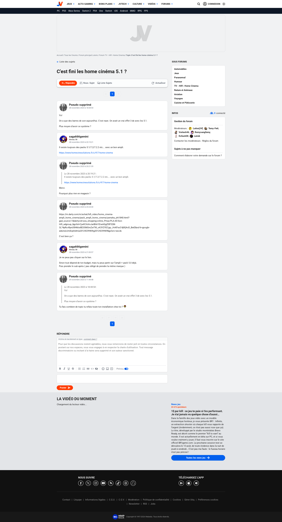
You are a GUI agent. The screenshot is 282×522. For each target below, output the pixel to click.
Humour (178, 81)
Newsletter (134, 504)
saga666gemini (78, 136)
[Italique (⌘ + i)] (64, 369)
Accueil (60, 55)
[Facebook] (80, 483)
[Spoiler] (96, 369)
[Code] (92, 369)
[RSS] (110, 483)
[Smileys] (103, 369)
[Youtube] (103, 483)
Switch (108, 11)
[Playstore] (181, 483)
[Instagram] (95, 483)
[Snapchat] (133, 483)
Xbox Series (74, 11)
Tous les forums (71, 55)
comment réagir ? (90, 339)
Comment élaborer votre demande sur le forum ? (198, 155)
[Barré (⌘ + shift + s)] (73, 369)
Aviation (178, 94)
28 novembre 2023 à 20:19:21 (81, 142)
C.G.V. (122, 499)
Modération (133, 499)
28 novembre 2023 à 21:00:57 (81, 252)
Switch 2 (86, 11)
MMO (132, 11)
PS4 (95, 11)
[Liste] (79, 369)
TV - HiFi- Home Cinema (186, 86)
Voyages (178, 98)
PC (58, 11)
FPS (146, 11)
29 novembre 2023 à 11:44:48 (81, 280)
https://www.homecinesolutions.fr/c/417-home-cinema (86, 152)
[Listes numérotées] (83, 369)
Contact (66, 499)
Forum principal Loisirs (88, 55)
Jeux (69, 4)
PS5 (64, 11)
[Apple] (188, 483)
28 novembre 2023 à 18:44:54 (81, 108)
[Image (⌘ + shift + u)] (107, 369)
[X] (88, 483)
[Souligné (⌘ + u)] (68, 369)
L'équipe (78, 499)
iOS (116, 11)
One (101, 11)
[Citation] (88, 369)
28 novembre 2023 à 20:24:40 (81, 207)
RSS (145, 504)
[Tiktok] (118, 483)
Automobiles (180, 69)
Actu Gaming (85, 4)
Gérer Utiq (189, 499)
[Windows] (196, 483)
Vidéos (151, 4)
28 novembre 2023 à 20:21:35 (81, 166)
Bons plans (105, 4)
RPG (140, 11)
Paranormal (180, 77)
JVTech (122, 4)
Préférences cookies (208, 499)
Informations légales (95, 499)
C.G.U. (112, 499)
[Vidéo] (111, 369)
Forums (165, 4)
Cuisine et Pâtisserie (184, 102)
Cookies (177, 499)
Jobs (153, 504)
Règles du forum (210, 141)
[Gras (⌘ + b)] (60, 369)
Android (124, 11)
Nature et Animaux (183, 90)
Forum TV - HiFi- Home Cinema (112, 55)
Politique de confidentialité (156, 499)
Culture (137, 4)
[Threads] (125, 483)
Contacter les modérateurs (187, 141)
